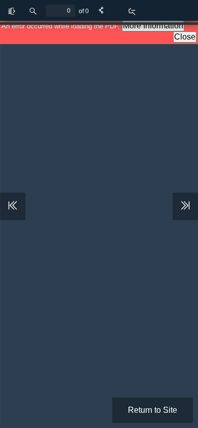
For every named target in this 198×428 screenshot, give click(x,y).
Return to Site (152, 410)
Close (184, 36)
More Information (153, 25)
